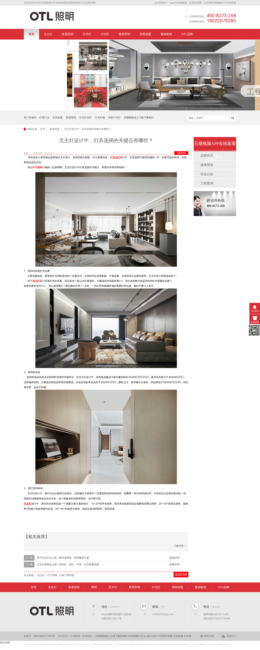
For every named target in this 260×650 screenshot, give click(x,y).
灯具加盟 (58, 117)
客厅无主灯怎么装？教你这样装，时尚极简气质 (63, 557)
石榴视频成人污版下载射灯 (139, 117)
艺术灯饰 (100, 117)
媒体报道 (55, 129)
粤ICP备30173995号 (44, 636)
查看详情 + (175, 557)
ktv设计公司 (151, 636)
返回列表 (181, 153)
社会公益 (206, 174)
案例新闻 (166, 34)
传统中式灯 (114, 117)
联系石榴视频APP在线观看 (45, 44)
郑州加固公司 (136, 636)
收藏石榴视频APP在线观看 (221, 2)
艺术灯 (87, 34)
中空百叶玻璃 (165, 636)
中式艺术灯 (85, 117)
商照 (94, 587)
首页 (31, 34)
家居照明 (67, 34)
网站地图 (197, 2)
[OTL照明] (52, 20)
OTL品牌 (187, 34)
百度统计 (231, 636)
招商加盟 (145, 34)
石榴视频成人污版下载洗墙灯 (111, 636)
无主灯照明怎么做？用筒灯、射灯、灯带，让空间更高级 (68, 564)
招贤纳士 (163, 2)
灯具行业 (44, 117)
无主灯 (48, 34)
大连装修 (178, 636)
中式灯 (105, 34)
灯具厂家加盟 (66, 575)
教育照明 (124, 34)
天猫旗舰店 (181, 2)
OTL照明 (37, 167)
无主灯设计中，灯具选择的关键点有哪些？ (87, 129)
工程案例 (206, 183)
